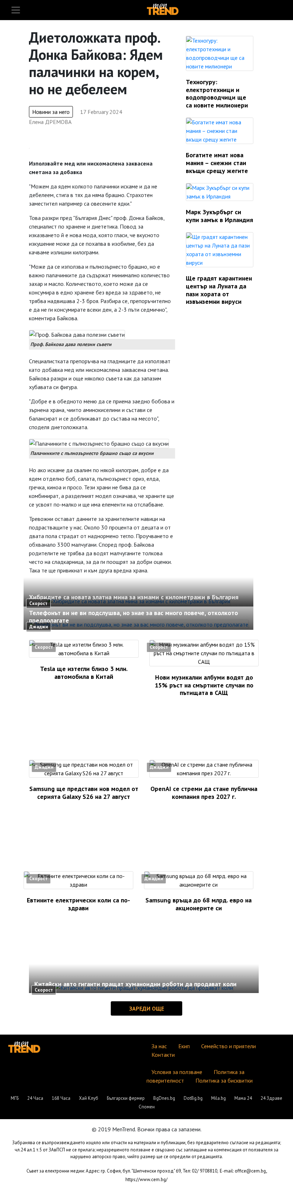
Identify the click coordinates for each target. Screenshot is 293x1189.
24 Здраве (271, 1098)
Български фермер (126, 1098)
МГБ (15, 1098)
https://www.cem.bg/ (146, 1179)
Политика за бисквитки (224, 1080)
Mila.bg (218, 1098)
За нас (159, 1046)
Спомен (147, 1107)
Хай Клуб (88, 1098)
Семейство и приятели (228, 1046)
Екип (184, 1046)
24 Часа (35, 1098)
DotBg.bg (193, 1098)
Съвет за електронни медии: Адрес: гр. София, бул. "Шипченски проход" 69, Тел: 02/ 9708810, (122, 1171)
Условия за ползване (177, 1071)
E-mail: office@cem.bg (243, 1171)
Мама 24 (243, 1098)
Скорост (38, 603)
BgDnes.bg (164, 1098)
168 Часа (61, 1098)
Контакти (163, 1054)
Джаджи (38, 627)
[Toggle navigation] (16, 10)
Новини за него (51, 111)
